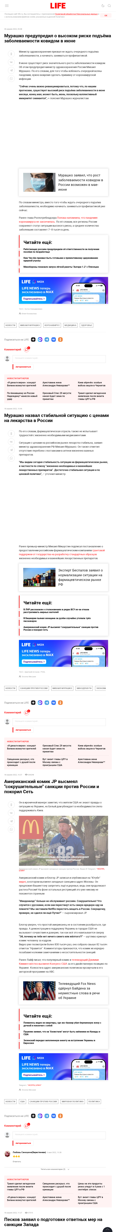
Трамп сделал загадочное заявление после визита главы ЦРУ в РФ (92, 396)
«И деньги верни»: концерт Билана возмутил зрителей (21, 384)
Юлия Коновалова (29, 314)
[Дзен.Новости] (33, 339)
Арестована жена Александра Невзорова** (56, 384)
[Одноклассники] (60, 339)
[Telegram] (47, 339)
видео (22, 881)
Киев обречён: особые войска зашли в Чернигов (91, 384)
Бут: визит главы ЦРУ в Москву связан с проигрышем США (55, 762)
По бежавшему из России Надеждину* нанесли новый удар (22, 396)
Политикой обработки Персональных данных (76, 14)
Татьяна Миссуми (29, 677)
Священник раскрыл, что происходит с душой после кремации (21, 762)
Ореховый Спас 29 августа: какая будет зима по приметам (57, 396)
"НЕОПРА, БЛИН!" (34, 1146)
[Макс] (40, 339)
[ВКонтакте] (53, 339)
